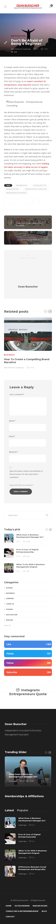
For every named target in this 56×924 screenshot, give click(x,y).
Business (21, 220)
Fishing (9, 609)
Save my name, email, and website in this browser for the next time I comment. (26, 474)
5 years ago (27, 49)
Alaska (9, 588)
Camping (10, 598)
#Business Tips (21, 185)
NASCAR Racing (40, 906)
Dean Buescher (16, 49)
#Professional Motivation (16, 193)
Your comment (17, 394)
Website (13, 452)
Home (8, 906)
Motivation (18, 36)
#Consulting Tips (39, 185)
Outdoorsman (22, 906)
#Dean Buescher (12, 189)
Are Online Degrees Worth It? (28, 240)
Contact (10, 917)
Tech (37, 237)
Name (12, 421)
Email (12, 436)
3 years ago (20, 368)
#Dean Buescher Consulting (36, 189)
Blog (44, 911)
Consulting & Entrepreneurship (22, 911)
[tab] (9, 810)
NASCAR (9, 620)
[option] (28, 342)
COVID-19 (10, 604)
